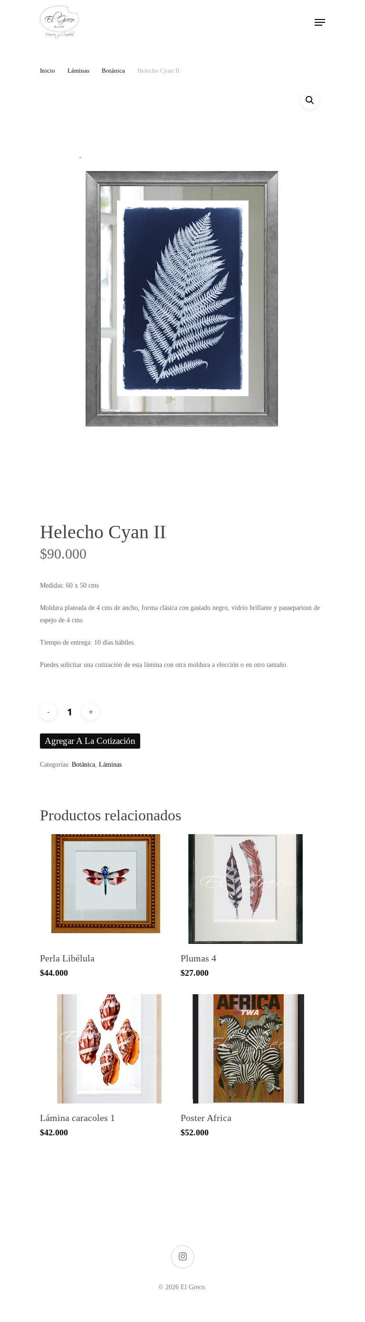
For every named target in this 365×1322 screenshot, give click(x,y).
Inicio (47, 70)
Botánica (113, 70)
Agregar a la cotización (90, 741)
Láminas (78, 70)
